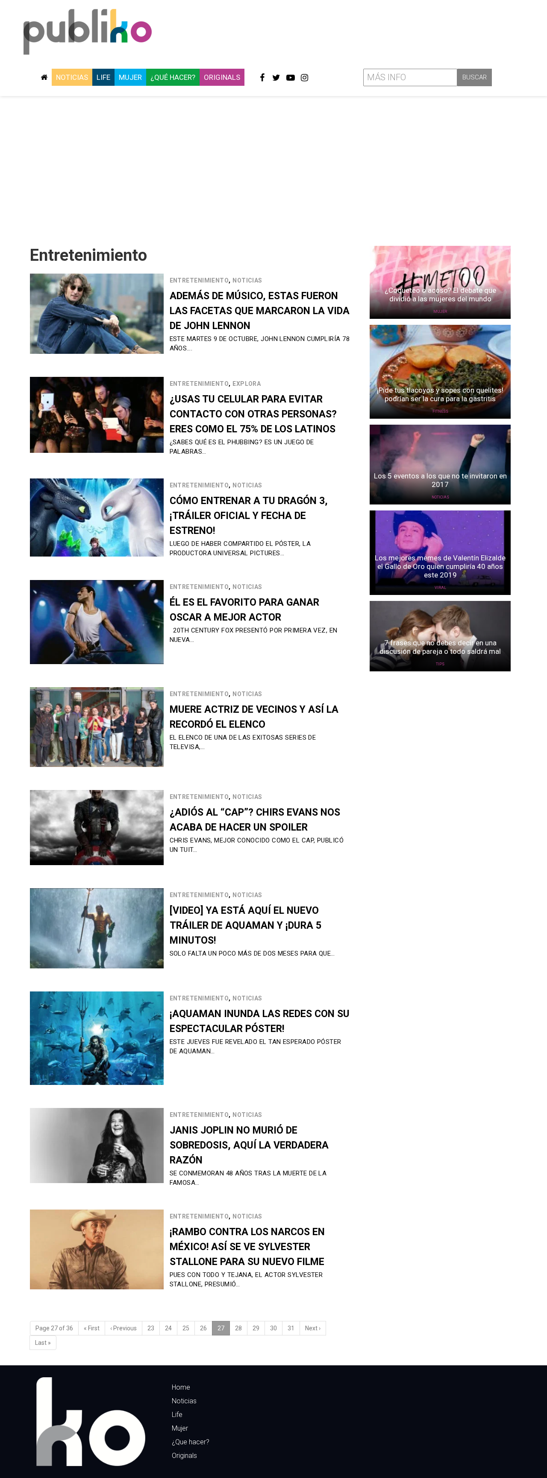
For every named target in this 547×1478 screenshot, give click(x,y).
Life (103, 77)
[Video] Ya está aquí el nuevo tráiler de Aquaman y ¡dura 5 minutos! (245, 925)
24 (168, 1328)
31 (291, 1328)
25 (185, 1328)
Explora (246, 383)
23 (150, 1328)
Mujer (130, 77)
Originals (222, 77)
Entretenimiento (199, 280)
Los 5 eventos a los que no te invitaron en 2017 (440, 480)
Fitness (440, 411)
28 (238, 1328)
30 (273, 1328)
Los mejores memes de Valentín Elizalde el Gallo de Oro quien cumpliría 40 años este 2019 (440, 566)
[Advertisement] (273, 167)
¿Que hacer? (190, 1442)
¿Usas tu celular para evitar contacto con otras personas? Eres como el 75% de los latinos (253, 414)
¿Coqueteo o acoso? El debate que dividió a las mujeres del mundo (440, 294)
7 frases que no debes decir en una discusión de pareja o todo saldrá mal (440, 647)
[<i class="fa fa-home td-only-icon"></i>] (44, 77)
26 (203, 1328)
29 (256, 1328)
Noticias (72, 77)
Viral (440, 588)
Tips (440, 664)
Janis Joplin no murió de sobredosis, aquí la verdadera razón (249, 1145)
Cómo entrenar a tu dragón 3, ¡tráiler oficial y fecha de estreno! (249, 515)
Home (181, 1387)
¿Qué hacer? (172, 77)
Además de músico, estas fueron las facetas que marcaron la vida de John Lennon (260, 311)
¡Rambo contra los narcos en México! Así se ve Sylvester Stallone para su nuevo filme (247, 1247)
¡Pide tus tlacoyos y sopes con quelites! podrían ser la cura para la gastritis (440, 394)
